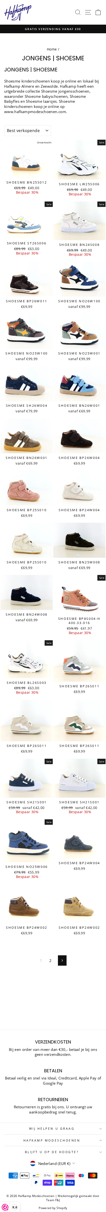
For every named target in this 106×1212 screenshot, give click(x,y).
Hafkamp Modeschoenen (51, 1140)
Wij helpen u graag (52, 1128)
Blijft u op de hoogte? (52, 1152)
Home (52, 49)
